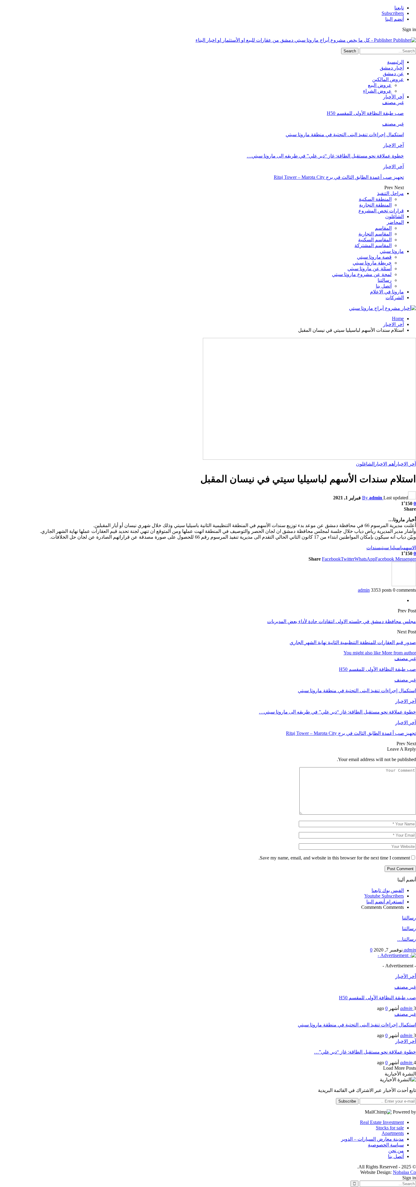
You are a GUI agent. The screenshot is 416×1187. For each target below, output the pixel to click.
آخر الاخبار (393, 145)
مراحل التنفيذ (390, 193)
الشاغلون (394, 216)
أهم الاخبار (385, 463)
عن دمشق (393, 73)
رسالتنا (385, 280)
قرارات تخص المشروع (381, 210)
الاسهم (409, 547)
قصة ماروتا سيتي (374, 257)
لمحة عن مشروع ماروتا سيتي (362, 274)
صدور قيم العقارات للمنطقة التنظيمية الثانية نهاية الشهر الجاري (353, 642)
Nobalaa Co (404, 1172)
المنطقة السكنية (375, 199)
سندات (373, 547)
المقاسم (383, 228)
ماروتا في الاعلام (387, 291)
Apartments (393, 1133)
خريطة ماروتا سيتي (372, 262)
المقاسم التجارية (375, 233)
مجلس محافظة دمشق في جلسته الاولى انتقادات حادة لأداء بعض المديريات (341, 621)
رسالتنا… (406, 939)
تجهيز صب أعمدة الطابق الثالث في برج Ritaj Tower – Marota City (339, 177)
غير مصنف (393, 102)
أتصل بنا (384, 286)
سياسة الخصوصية (386, 1144)
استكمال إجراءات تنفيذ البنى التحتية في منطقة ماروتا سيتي (345, 134)
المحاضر (395, 222)
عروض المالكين (388, 79)
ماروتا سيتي (392, 251)
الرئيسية (395, 62)
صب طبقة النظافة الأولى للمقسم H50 (365, 113)
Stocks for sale (390, 1127)
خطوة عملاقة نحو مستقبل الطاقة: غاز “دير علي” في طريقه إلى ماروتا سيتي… (325, 155)
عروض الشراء (377, 91)
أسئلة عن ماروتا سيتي (369, 268)
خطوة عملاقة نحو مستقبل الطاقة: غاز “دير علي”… (365, 1051)
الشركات (395, 297)
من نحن (396, 1150)
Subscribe (347, 1101)
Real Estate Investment (382, 1122)
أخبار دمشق (392, 67)
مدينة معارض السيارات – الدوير (372, 1139)
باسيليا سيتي (391, 547)
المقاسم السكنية (375, 239)
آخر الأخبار (393, 96)
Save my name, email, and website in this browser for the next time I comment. (334, 857)
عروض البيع (380, 85)
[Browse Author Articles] (404, 584)
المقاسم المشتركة (373, 245)
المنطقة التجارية (375, 204)
